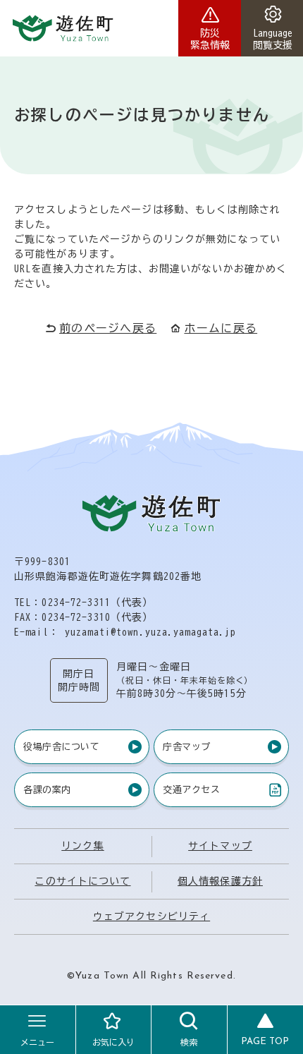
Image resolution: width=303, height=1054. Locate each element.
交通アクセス (191, 792)
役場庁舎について (61, 746)
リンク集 (82, 846)
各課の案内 (47, 789)
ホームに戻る (220, 328)
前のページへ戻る (107, 328)
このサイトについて (82, 881)
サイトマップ (220, 846)
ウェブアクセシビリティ (151, 916)
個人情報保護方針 (220, 881)
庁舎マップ (187, 746)
